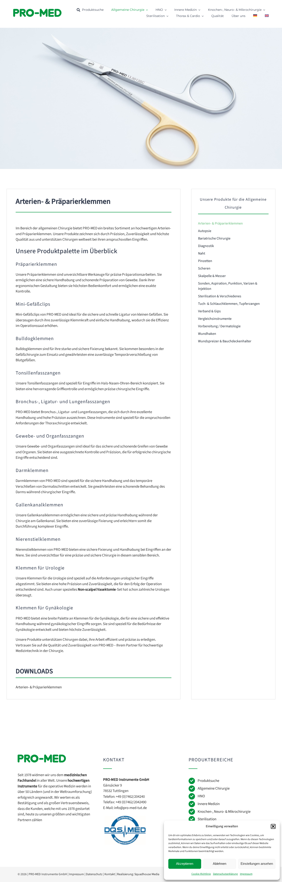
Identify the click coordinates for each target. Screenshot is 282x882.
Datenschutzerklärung (225, 874)
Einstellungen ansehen (257, 863)
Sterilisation (207, 819)
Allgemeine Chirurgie (214, 788)
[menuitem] (255, 16)
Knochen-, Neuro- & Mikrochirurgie (224, 811)
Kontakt (109, 874)
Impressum (246, 874)
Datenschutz (94, 874)
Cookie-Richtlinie (201, 874)
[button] (273, 826)
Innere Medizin (209, 804)
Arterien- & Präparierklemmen (39, 687)
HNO (201, 796)
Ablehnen (219, 863)
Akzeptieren (184, 863)
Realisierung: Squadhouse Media (138, 874)
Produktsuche (208, 780)
